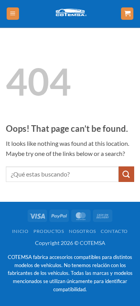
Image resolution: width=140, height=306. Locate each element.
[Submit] (126, 174)
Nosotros (82, 231)
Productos (48, 231)
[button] (13, 13)
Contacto (114, 231)
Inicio (20, 231)
